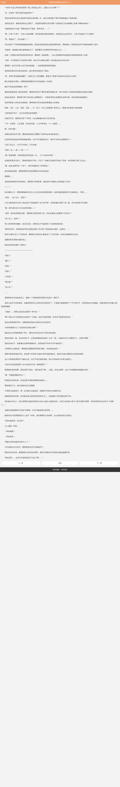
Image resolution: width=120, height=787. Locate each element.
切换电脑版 (56, 469)
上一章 (20, 463)
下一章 (99, 463)
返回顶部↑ (64, 469)
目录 (60, 463)
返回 (4, 2)
